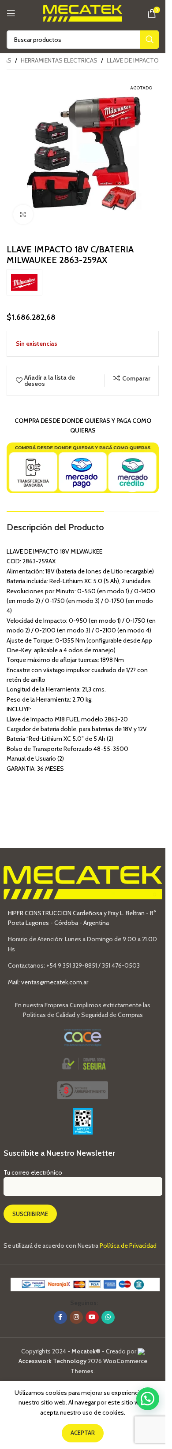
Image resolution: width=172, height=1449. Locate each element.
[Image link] (82, 1090)
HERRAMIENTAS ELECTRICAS (59, 60)
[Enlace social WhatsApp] (108, 1317)
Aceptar (83, 1432)
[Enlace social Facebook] (60, 1317)
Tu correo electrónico (33, 1172)
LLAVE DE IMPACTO (133, 60)
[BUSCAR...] (149, 39)
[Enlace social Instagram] (76, 1317)
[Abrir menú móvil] (11, 13)
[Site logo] (82, 12)
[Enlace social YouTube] (92, 1317)
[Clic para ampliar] (23, 215)
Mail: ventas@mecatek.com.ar (48, 982)
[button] (147, 1398)
